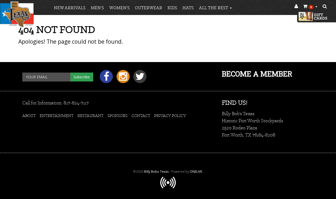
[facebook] (105, 78)
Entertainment (57, 115)
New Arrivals (70, 8)
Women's (119, 8)
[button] (310, 6)
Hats (188, 8)
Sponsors (117, 115)
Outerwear (148, 8)
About (29, 115)
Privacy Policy (170, 115)
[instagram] (122, 78)
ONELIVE (196, 171)
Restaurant (90, 115)
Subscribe (82, 76)
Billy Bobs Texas (157, 171)
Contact (141, 115)
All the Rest (214, 8)
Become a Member (257, 73)
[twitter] (138, 78)
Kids (172, 8)
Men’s (97, 8)
